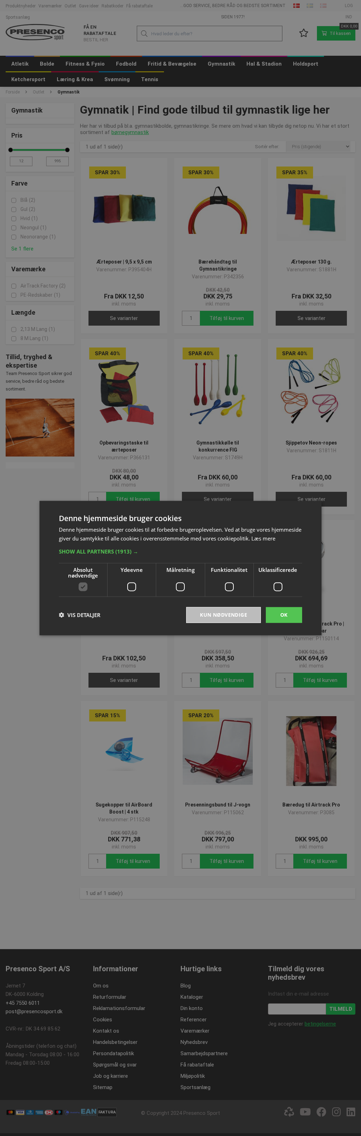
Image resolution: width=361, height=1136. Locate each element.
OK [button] (284, 614)
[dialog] (180, 568)
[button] (180, 551)
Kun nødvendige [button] (223, 614)
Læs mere (263, 538)
